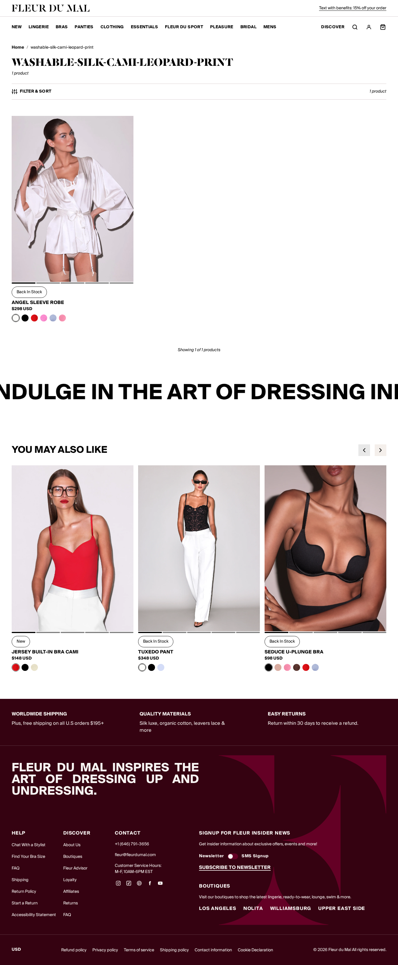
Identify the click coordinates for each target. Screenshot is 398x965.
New (17, 27)
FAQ (16, 868)
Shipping (20, 879)
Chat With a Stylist (28, 845)
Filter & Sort (36, 92)
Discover (332, 27)
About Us (71, 845)
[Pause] (389, 392)
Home (18, 48)
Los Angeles (217, 908)
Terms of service (139, 950)
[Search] (354, 27)
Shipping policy (174, 950)
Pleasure (221, 27)
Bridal (248, 27)
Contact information (213, 950)
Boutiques (72, 856)
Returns (70, 903)
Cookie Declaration (255, 950)
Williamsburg (290, 908)
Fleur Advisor (75, 868)
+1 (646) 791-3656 (132, 844)
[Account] (368, 27)
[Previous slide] (364, 450)
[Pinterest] (139, 885)
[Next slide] (380, 450)
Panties (84, 27)
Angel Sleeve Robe (38, 302)
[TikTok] (128, 885)
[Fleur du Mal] (51, 8)
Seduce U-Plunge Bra (294, 652)
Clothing (112, 27)
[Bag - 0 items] (382, 27)
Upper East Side (341, 908)
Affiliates (71, 891)
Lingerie (39, 27)
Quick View (72, 269)
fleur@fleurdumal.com (135, 854)
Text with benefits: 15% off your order (352, 8)
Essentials (144, 27)
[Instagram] (118, 885)
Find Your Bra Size (28, 856)
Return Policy (24, 891)
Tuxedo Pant (155, 652)
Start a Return (25, 903)
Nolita (253, 908)
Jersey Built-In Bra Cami (45, 652)
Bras (62, 27)
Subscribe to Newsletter (235, 867)
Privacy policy (105, 950)
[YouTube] (160, 885)
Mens (269, 27)
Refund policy (74, 950)
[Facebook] (149, 885)
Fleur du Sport (184, 27)
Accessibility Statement (34, 914)
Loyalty (70, 879)
